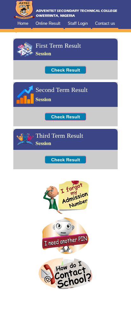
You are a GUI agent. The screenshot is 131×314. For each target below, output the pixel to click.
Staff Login (78, 23)
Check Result (65, 70)
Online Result (48, 23)
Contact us (105, 23)
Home (22, 23)
